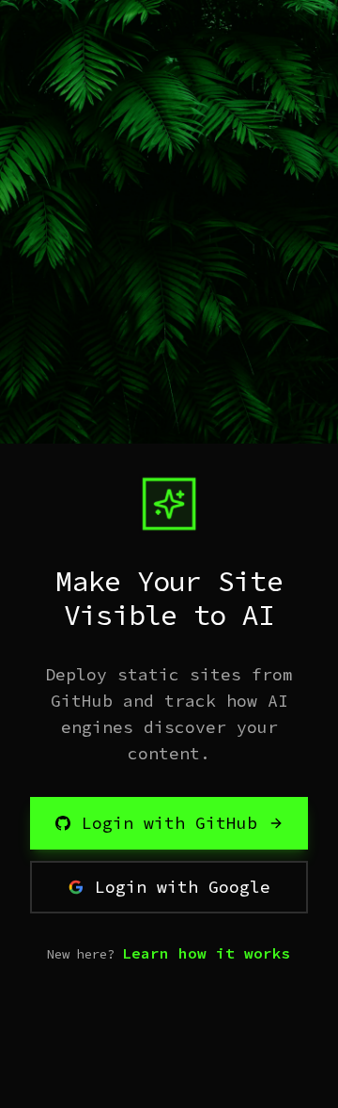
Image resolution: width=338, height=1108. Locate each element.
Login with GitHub (169, 823)
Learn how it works (206, 953)
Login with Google (182, 886)
